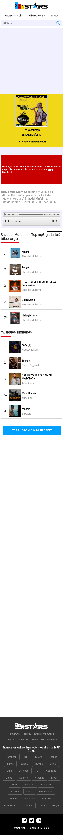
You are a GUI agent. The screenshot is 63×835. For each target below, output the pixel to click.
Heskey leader (30, 349)
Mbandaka (29, 798)
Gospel (27, 734)
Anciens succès (14, 15)
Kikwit (54, 777)
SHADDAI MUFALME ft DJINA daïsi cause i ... (39, 284)
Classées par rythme (44, 734)
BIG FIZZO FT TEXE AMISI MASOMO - (37, 377)
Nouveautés (15, 734)
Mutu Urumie (29, 393)
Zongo (55, 805)
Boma (10, 764)
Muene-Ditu (10, 805)
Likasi (29, 791)
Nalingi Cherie (29, 315)
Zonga (25, 267)
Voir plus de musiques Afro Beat (32, 430)
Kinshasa (29, 784)
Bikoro (38, 757)
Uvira (42, 805)
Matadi (13, 798)
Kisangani (46, 784)
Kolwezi (15, 791)
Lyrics (54, 15)
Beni (26, 757)
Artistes (10, 740)
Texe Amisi (28, 383)
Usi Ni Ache (28, 299)
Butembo (24, 770)
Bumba (39, 764)
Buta (9, 770)
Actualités (23, 740)
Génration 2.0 (37, 15)
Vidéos (35, 740)
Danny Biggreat (30, 365)
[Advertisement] (31, 60)
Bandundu (11, 757)
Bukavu (24, 764)
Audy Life (27, 398)
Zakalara (26, 413)
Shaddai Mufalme (31, 134)
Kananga (39, 777)
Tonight (26, 360)
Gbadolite (51, 770)
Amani (25, 251)
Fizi (37, 770)
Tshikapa (27, 805)
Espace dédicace (49, 740)
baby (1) (26, 345)
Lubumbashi (45, 791)
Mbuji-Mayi (47, 798)
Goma (9, 777)
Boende (53, 757)
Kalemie (23, 777)
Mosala (26, 408)
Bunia (53, 764)
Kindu (15, 784)
